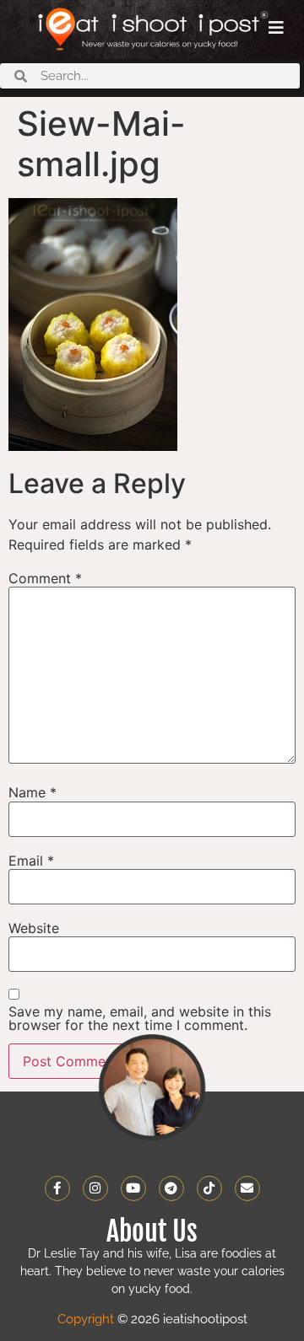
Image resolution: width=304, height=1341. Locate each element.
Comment (45, 578)
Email (31, 860)
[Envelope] (247, 1188)
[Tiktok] (209, 1188)
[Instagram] (95, 1188)
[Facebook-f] (57, 1188)
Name (32, 792)
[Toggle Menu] (276, 28)
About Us (152, 1231)
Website (33, 928)
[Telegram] (171, 1188)
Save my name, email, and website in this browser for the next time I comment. (139, 1018)
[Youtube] (133, 1188)
